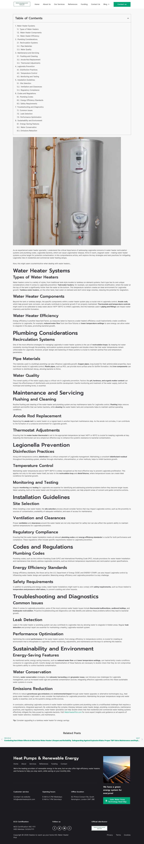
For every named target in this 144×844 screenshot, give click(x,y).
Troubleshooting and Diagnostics (30, 107)
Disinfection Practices (28, 70)
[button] (106, 4)
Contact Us (95, 4)
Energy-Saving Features (29, 124)
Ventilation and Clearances (31, 87)
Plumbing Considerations (27, 39)
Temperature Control (29, 73)
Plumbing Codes (26, 97)
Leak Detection (26, 114)
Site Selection (25, 83)
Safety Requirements (29, 103)
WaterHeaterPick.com (73, 712)
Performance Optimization (30, 117)
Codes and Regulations (26, 93)
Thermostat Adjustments (30, 63)
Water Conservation (28, 127)
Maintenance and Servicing (28, 53)
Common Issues (26, 110)
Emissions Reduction (29, 131)
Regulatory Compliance (30, 90)
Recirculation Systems (29, 43)
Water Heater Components (31, 32)
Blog (105, 4)
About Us (47, 4)
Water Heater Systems (26, 26)
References (72, 4)
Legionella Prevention (26, 66)
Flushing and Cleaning (29, 56)
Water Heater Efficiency (29, 36)
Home (37, 4)
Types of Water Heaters (29, 29)
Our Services (59, 4)
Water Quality (26, 49)
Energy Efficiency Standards (32, 100)
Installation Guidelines (26, 80)
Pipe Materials (26, 46)
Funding (84, 4)
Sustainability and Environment (29, 120)
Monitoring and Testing (30, 76)
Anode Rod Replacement (30, 60)
